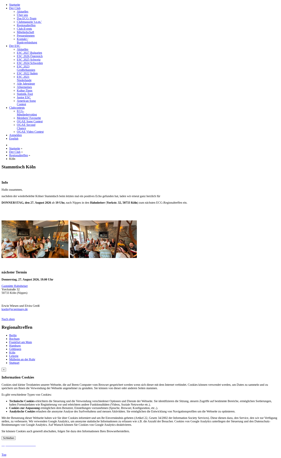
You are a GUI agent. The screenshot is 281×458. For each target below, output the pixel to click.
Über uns (22, 15)
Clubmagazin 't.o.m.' (29, 21)
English (13, 138)
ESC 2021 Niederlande (24, 78)
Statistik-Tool (25, 94)
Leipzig (13, 356)
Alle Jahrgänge (26, 83)
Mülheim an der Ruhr (22, 359)
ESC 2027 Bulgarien (29, 52)
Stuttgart (14, 362)
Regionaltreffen (26, 25)
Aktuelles (22, 11)
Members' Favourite (29, 118)
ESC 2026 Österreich (30, 56)
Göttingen (15, 349)
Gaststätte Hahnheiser (15, 286)
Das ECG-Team (26, 18)
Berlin (13, 335)
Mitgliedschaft (25, 32)
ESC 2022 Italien (27, 73)
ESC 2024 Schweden (30, 63)
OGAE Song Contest (30, 121)
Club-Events (24, 28)
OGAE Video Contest (30, 131)
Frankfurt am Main (20, 342)
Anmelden (15, 135)
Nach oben (8, 319)
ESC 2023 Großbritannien (26, 68)
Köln (12, 352)
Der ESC (14, 45)
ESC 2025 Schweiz (29, 59)
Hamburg (15, 345)
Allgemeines (24, 87)
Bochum (14, 338)
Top (4, 454)
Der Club (14, 8)
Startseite (14, 4)
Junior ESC (24, 97)
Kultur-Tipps (24, 90)
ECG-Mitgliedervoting (27, 112)
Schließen (8, 438)
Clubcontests (17, 107)
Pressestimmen (26, 35)
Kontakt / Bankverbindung (27, 40)
